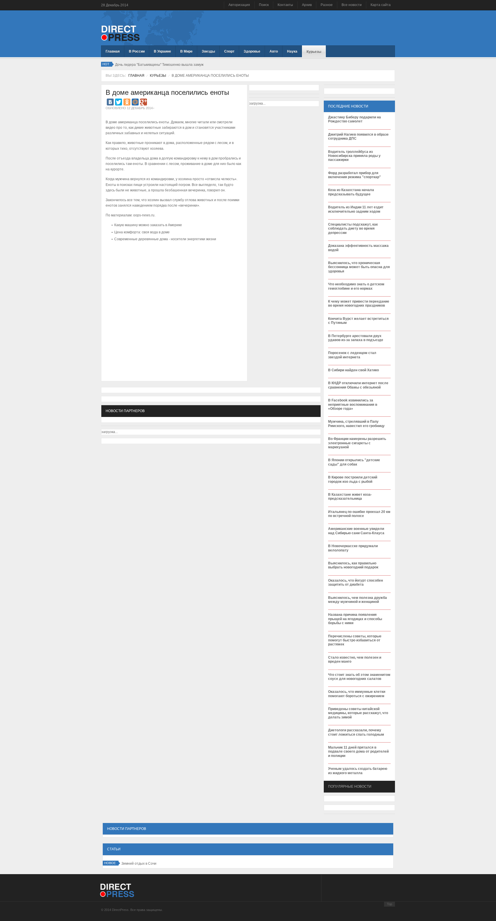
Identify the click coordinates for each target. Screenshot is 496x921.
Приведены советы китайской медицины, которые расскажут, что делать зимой (358, 713)
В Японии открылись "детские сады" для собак (354, 462)
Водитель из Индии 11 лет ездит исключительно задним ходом (355, 209)
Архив (307, 5)
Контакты (285, 5)
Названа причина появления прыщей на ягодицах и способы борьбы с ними (355, 619)
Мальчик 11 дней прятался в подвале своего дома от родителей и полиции (358, 751)
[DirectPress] (120, 33)
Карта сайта (381, 5)
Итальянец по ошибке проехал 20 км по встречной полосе (359, 514)
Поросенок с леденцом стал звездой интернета (352, 355)
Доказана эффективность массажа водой (358, 248)
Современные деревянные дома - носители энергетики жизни (165, 239)
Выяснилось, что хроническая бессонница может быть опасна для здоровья (359, 267)
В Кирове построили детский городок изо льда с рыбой (352, 479)
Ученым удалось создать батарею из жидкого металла (357, 771)
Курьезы (158, 76)
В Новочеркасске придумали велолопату (353, 548)
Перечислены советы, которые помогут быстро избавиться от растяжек (354, 640)
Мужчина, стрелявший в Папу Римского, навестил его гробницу (356, 424)
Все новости (352, 5)
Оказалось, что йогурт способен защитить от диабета (355, 582)
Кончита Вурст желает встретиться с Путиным (358, 321)
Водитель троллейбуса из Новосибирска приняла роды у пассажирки (354, 156)
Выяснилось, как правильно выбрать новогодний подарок (353, 565)
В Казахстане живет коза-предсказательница (350, 497)
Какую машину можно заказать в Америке (148, 225)
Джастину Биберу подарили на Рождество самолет (354, 119)
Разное (327, 5)
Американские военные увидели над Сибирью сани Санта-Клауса (356, 531)
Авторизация (239, 5)
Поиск (264, 5)
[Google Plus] (143, 102)
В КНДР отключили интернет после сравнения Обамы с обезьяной (358, 385)
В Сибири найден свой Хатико (353, 370)
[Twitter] (118, 102)
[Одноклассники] (126, 102)
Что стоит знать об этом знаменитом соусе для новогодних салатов (359, 677)
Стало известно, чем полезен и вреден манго (354, 659)
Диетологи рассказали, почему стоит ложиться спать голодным (356, 732)
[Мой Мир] (135, 102)
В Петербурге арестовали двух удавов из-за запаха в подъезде (355, 338)
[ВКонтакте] (110, 102)
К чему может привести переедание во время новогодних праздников (358, 303)
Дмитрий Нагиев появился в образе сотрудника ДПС (358, 136)
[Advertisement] (173, 260)
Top (389, 904)
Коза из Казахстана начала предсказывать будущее (351, 192)
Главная (136, 76)
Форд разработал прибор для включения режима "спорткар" (354, 175)
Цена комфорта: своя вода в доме (142, 232)
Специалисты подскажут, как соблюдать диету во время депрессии (353, 228)
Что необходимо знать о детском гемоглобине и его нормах (356, 286)
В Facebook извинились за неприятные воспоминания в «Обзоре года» (352, 404)
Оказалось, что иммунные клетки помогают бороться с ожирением (356, 694)
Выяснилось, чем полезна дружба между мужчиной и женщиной (357, 600)
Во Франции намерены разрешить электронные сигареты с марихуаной (357, 443)
